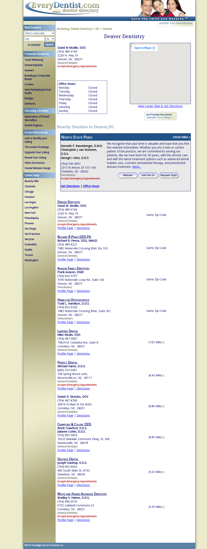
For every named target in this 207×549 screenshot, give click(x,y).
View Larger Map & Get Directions (160, 106)
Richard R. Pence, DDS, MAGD (77, 240)
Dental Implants (34, 65)
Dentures (30, 103)
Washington (31, 260)
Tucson (29, 255)
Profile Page (65, 228)
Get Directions (70, 186)
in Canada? (34, 44)
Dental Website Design (38, 168)
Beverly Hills (32, 181)
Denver (107, 29)
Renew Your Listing (35, 157)
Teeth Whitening (34, 59)
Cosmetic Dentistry (36, 54)
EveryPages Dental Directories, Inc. (47, 545)
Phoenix (29, 223)
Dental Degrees (33, 125)
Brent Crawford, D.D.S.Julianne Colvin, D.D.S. (72, 429)
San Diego (30, 228)
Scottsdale (31, 244)
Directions (83, 228)
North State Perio (76, 137)
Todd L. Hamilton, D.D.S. (73, 303)
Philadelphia (32, 218)
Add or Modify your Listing (36, 140)
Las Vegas (30, 202)
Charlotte (30, 186)
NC (97, 29)
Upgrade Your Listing (37, 152)
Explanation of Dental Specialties (37, 118)
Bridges (29, 98)
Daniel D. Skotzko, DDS (72, 396)
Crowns (29, 84)
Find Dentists (63, 10)
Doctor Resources (36, 132)
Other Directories (35, 163)
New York (30, 212)
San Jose (29, 239)
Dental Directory (82, 29)
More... (136, 167)
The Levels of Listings (37, 147)
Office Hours (91, 186)
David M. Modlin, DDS (71, 206)
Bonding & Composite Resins (37, 77)
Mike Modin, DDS (68, 335)
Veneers (29, 70)
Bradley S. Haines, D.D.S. (73, 497)
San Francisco (32, 234)
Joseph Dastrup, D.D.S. (72, 463)
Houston (30, 197)
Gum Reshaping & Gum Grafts (38, 91)
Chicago (29, 191)
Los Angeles (31, 207)
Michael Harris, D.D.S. (71, 366)
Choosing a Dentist (36, 111)
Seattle (28, 249)
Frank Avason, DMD (70, 272)
